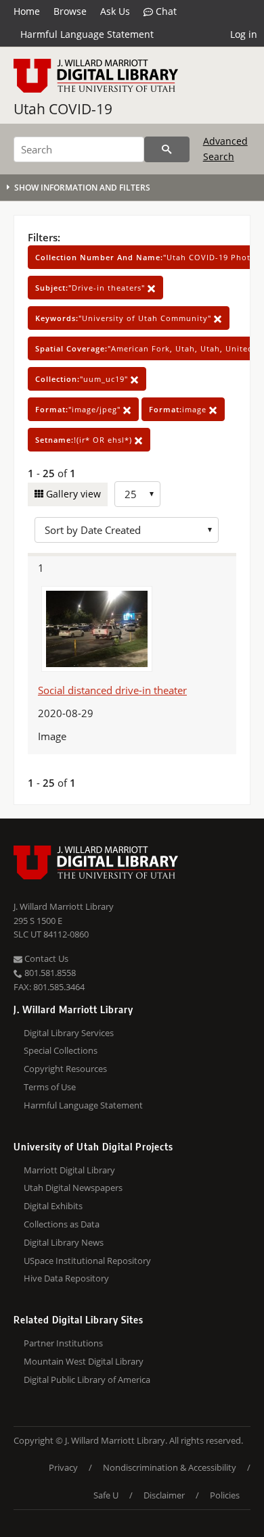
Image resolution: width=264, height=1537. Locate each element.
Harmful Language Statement (87, 34)
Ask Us (115, 11)
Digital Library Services (69, 1033)
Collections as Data (62, 1224)
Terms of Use (50, 1087)
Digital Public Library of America (87, 1379)
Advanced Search (225, 148)
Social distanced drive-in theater (112, 690)
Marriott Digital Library (69, 1170)
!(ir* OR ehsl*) (85, 440)
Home (27, 11)
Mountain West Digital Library (84, 1361)
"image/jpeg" (79, 409)
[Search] (167, 149)
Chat (165, 11)
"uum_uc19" (83, 379)
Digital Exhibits (53, 1206)
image (179, 409)
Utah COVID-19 (63, 108)
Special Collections (60, 1050)
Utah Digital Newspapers (73, 1187)
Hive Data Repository (66, 1278)
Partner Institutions (63, 1343)
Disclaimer (164, 1495)
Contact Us (45, 958)
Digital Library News (64, 1242)
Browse (70, 11)
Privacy (63, 1467)
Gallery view (72, 493)
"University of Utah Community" (124, 318)
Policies (225, 1495)
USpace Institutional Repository (87, 1260)
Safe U (105, 1495)
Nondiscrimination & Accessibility (169, 1467)
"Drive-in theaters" (91, 288)
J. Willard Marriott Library (64, 906)
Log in (243, 34)
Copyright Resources (65, 1069)
